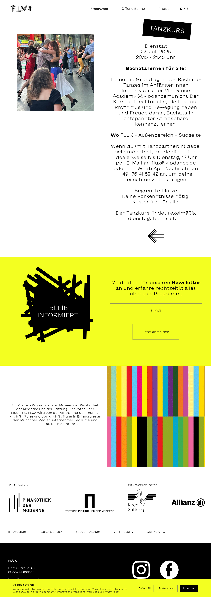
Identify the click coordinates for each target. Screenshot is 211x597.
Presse (163, 8)
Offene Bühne (133, 8)
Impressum (17, 531)
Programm (99, 8)
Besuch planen (87, 531)
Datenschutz (51, 531)
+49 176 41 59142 (138, 174)
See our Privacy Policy (106, 592)
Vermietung (123, 531)
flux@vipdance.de (173, 162)
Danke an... (156, 531)
